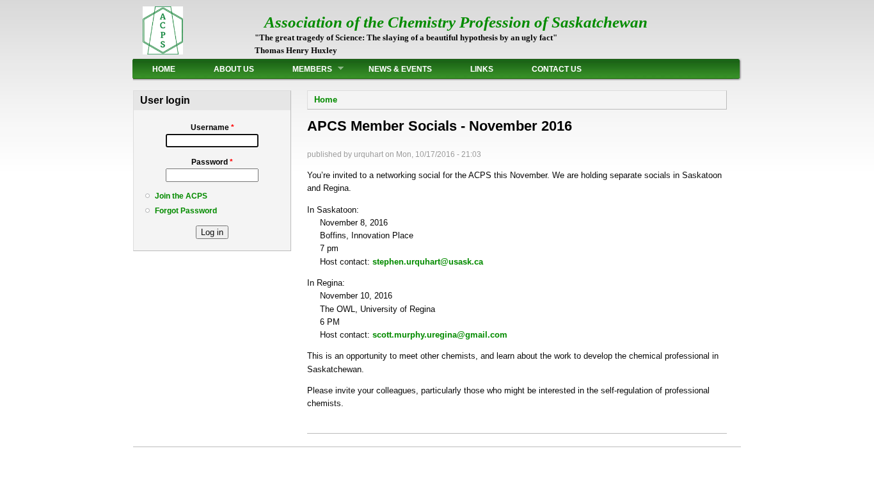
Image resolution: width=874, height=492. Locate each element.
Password (212, 162)
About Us (234, 69)
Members (302, 69)
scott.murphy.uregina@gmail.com (439, 335)
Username (212, 127)
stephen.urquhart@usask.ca (427, 261)
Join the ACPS (181, 196)
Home (163, 69)
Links (481, 69)
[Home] (163, 51)
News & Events (400, 69)
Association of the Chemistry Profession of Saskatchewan (456, 22)
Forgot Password (186, 210)
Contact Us (557, 69)
